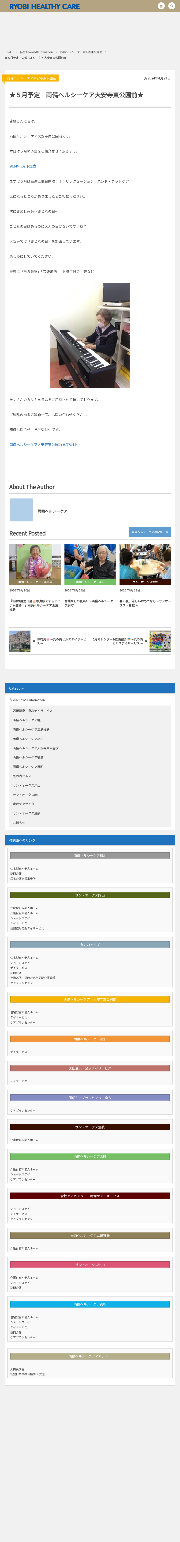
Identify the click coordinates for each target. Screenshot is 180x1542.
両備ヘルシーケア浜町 (28, 766)
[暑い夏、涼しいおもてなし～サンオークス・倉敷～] (145, 561)
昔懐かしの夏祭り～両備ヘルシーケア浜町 (88, 603)
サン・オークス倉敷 (26, 813)
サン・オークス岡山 (26, 794)
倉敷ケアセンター (25, 804)
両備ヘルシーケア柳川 (28, 720)
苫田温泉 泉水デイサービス (32, 710)
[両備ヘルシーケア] (44, 5)
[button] (161, 5)
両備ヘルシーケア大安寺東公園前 (31, 78)
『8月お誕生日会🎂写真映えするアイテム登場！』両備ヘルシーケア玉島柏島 (34, 605)
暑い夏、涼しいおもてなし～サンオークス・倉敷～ (145, 603)
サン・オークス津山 (26, 785)
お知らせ (19, 822)
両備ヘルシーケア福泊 (28, 757)
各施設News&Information (27, 700)
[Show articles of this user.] (19, 508)
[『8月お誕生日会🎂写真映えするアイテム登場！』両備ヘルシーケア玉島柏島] (35, 561)
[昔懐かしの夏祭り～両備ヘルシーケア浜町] (90, 561)
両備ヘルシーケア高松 (28, 738)
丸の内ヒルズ (22, 776)
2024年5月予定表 (22, 165)
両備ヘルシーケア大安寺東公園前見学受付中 (44, 444)
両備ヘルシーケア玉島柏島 (31, 729)
